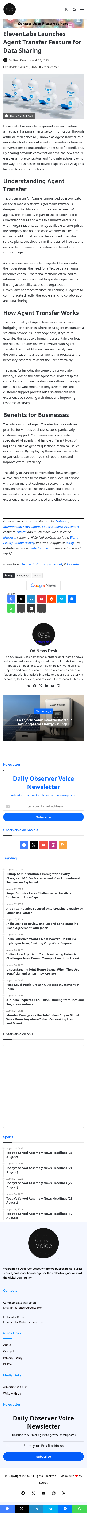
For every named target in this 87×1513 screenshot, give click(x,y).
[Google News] (43, 585)
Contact (8, 1351)
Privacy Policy (13, 1358)
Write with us (12, 1393)
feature (37, 575)
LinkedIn (73, 564)
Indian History (24, 542)
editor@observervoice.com (28, 1322)
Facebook (55, 564)
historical (9, 537)
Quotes (21, 532)
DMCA (7, 1364)
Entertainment (40, 548)
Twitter (26, 564)
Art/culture (71, 526)
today (69, 542)
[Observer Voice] (9, 9)
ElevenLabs (23, 575)
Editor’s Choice (52, 526)
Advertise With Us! (15, 1387)
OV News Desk (17, 60)
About (7, 1344)
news (26, 526)
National (62, 521)
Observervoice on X (18, 1034)
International (12, 526)
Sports (35, 526)
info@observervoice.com (26, 1308)
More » (78, 679)
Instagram (40, 564)
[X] (40, 685)
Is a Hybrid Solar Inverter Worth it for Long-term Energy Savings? (43, 722)
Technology (43, 711)
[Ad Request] (43, 27)
